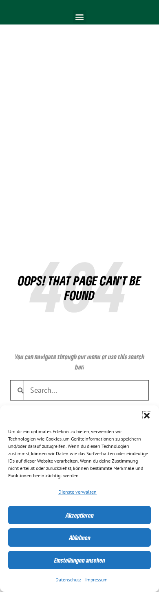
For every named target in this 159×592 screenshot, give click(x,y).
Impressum (96, 580)
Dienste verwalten (77, 492)
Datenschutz (68, 580)
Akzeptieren (80, 515)
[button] (147, 416)
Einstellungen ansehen (79, 560)
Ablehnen (80, 538)
